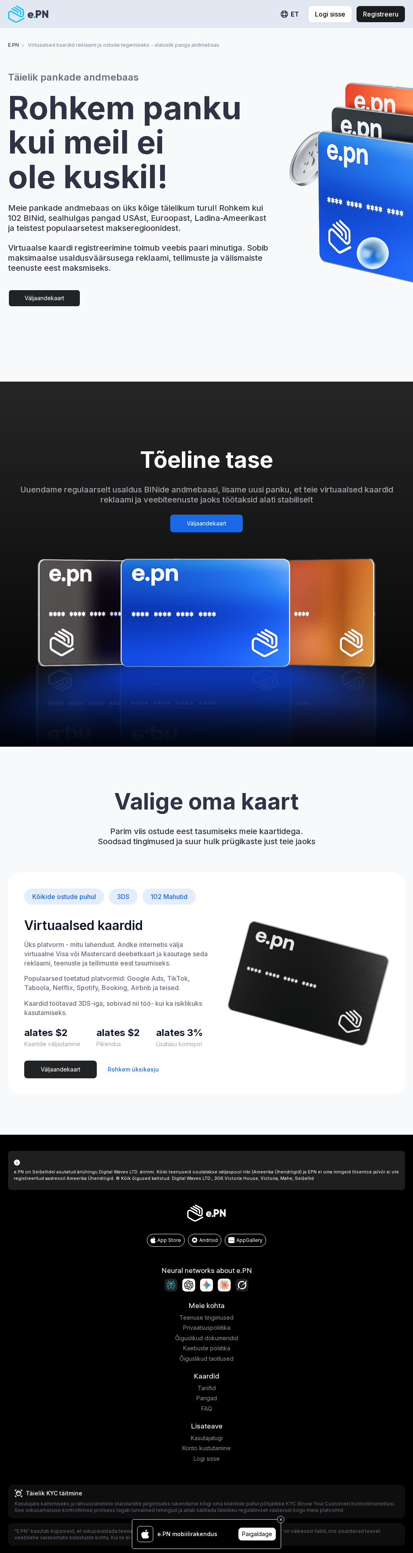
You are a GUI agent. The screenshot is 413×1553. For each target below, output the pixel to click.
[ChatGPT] (188, 1285)
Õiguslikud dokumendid (206, 1338)
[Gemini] (206, 1285)
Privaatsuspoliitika (206, 1327)
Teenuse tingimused (206, 1317)
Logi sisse (207, 1458)
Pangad (206, 1398)
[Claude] (224, 1285)
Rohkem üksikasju (133, 1069)
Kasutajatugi (207, 1438)
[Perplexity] (171, 1285)
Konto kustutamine (206, 1448)
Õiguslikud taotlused (206, 1358)
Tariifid (207, 1388)
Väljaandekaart (44, 298)
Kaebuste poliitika (206, 1348)
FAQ (206, 1408)
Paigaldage (257, 1533)
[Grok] (242, 1285)
